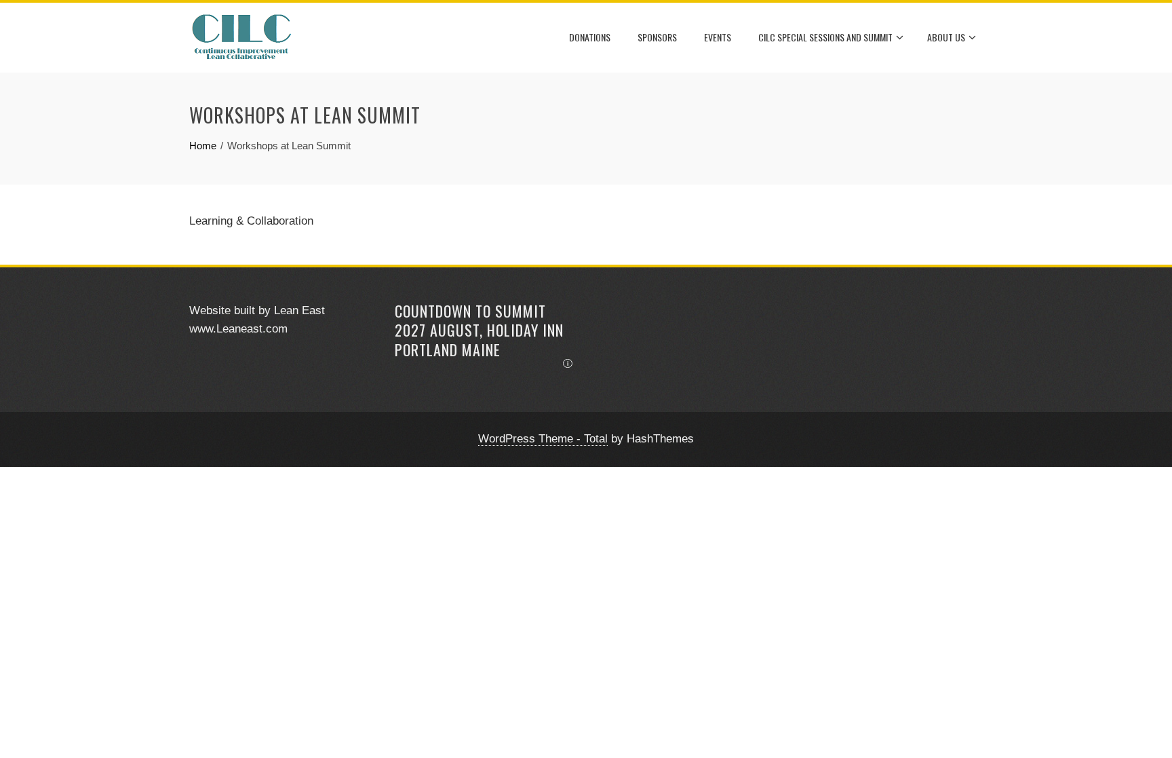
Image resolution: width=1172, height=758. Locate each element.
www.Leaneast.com (238, 328)
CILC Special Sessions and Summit (825, 37)
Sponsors (657, 37)
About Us (946, 37)
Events (717, 37)
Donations (589, 37)
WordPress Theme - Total (543, 438)
